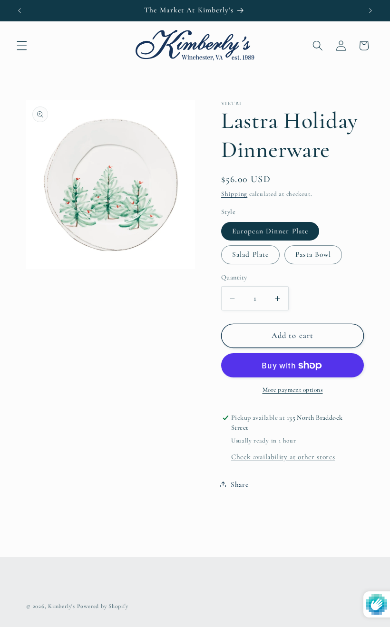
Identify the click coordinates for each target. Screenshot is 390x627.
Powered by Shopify (102, 606)
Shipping (234, 194)
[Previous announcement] (19, 10)
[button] (21, 45)
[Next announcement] (370, 10)
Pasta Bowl (313, 254)
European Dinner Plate (270, 231)
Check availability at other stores (283, 457)
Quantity (234, 277)
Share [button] (239, 484)
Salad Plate (250, 254)
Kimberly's (61, 606)
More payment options (293, 390)
